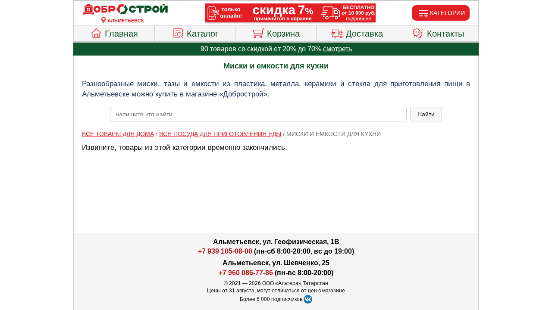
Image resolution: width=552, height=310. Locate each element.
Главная (121, 33)
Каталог (202, 33)
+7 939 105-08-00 (225, 251)
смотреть (337, 49)
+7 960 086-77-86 (246, 272)
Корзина (283, 33)
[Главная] (125, 9)
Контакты (445, 33)
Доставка (364, 33)
